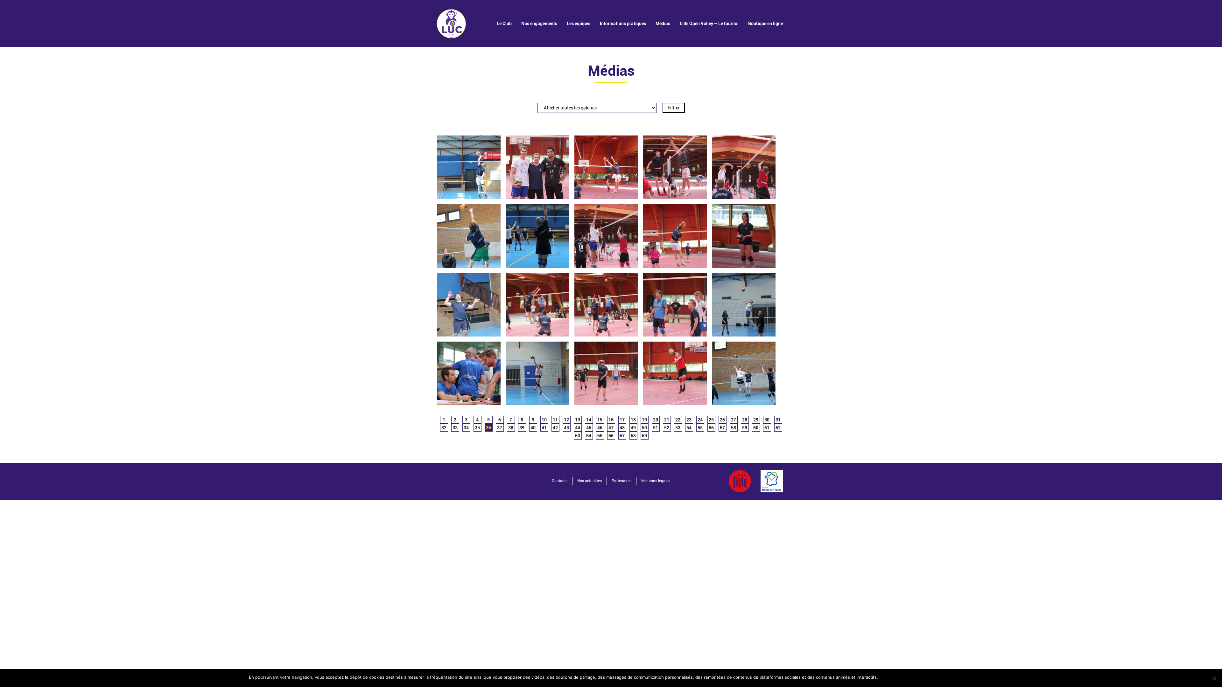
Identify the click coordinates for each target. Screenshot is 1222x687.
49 (633, 427)
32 (443, 427)
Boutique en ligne (765, 23)
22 (677, 419)
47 (611, 427)
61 (766, 427)
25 (711, 419)
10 (544, 419)
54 (689, 427)
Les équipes (578, 23)
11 (555, 419)
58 (733, 427)
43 (566, 427)
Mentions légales (655, 481)
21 (666, 419)
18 (633, 419)
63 (577, 435)
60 (755, 427)
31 (778, 419)
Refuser (903, 677)
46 (599, 427)
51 (655, 427)
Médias (663, 23)
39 (521, 427)
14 (588, 419)
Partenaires (621, 481)
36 (488, 427)
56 (711, 427)
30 (766, 419)
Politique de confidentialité (944, 677)
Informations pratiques (623, 23)
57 (722, 427)
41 (544, 427)
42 (555, 427)
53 (677, 427)
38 (510, 427)
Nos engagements (539, 23)
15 (599, 419)
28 (744, 419)
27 (733, 419)
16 (611, 419)
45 (588, 427)
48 (622, 427)
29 (755, 419)
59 (744, 427)
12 (566, 419)
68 (633, 435)
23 (689, 419)
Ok (885, 677)
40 (533, 427)
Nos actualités (589, 481)
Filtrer (674, 107)
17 (622, 419)
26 (722, 419)
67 (622, 435)
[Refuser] (1214, 678)
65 (599, 435)
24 (700, 419)
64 (588, 435)
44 (577, 427)
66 (611, 435)
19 (644, 419)
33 (455, 427)
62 (778, 427)
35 (477, 427)
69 (644, 435)
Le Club (504, 23)
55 (700, 427)
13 (577, 419)
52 (666, 427)
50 (644, 427)
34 (466, 427)
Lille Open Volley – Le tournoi (709, 23)
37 (499, 427)
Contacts (559, 481)
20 (655, 419)
